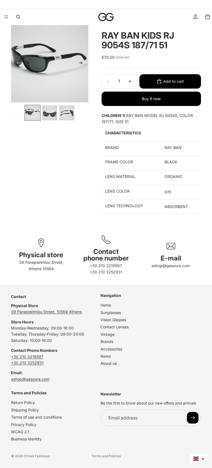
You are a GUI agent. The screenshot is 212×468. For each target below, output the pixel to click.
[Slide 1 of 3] (32, 112)
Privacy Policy (23, 424)
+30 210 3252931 (106, 272)
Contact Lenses (114, 327)
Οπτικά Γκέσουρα (37, 456)
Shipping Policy (25, 409)
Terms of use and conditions (36, 417)
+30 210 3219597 (106, 265)
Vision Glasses (113, 319)
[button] (199, 459)
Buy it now (151, 98)
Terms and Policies (106, 456)
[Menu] (6, 16)
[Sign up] (192, 418)
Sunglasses (110, 312)
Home (105, 305)
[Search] (18, 17)
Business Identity (26, 439)
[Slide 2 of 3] (49, 112)
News (105, 356)
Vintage (107, 334)
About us (108, 363)
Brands (106, 341)
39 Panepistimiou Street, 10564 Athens (46, 311)
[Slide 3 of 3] (66, 112)
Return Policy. (23, 402)
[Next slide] (82, 64)
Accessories (111, 348)
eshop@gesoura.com (171, 265)
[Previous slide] (17, 64)
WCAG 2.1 (20, 431)
